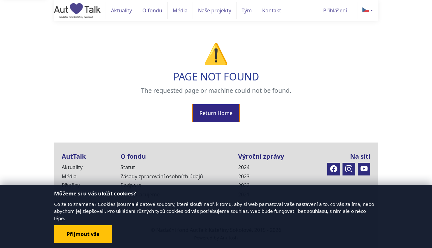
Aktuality (121, 10)
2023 (244, 176)
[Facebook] (333, 169)
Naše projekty (214, 10)
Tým (247, 10)
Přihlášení (335, 10)
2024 (244, 167)
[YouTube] (364, 169)
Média (180, 10)
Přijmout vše (83, 234)
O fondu (152, 10)
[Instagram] (349, 169)
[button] (367, 10)
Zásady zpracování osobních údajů (161, 176)
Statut (127, 167)
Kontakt (271, 10)
